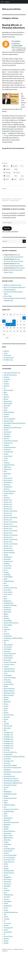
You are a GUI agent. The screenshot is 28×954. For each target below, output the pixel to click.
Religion (6, 827)
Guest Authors (8, 592)
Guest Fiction (8, 594)
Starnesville (7, 881)
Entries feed (7, 355)
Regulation (7, 824)
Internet (6, 640)
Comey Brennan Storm (11, 441)
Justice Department (10, 653)
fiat (7, 135)
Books (6, 408)
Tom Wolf (7, 897)
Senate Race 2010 (9, 859)
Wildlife (6, 943)
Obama (6, 719)
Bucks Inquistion (9, 412)
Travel (6, 908)
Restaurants (7, 833)
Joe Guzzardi (8, 647)
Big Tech (6, 397)
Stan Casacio (8, 879)
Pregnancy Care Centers (11, 809)
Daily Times (7, 467)
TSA (5, 914)
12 (10, 324)
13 (14, 324)
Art (5, 388)
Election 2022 (8, 533)
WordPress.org (8, 360)
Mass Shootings (9, 695)
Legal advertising (9, 669)
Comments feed (8, 357)
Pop (5, 807)
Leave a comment (14, 200)
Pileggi (6, 796)
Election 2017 (8, 513)
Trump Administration (11, 912)
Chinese (6, 430)
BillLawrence (7, 199)
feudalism (7, 563)
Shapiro (6, 868)
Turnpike (6, 919)
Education (7, 498)
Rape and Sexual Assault (11, 822)
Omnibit (6, 723)
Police (5, 802)
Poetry (6, 800)
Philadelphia (7, 791)
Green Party (7, 590)
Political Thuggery (9, 805)
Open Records (8, 726)
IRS (5, 642)
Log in (6, 353)
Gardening (7, 574)
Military (6, 699)
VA (4, 934)
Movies (6, 708)
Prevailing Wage (9, 811)
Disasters (6, 489)
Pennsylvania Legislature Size (13, 783)
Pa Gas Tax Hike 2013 (10, 752)
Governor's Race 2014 (10, 588)
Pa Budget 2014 (8, 741)
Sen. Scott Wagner (9, 857)
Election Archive (9, 550)
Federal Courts (8, 561)
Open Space (7, 728)
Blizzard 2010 (8, 401)
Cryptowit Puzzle (9, 465)
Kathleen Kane (8, 655)
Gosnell (6, 585)
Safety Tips (7, 840)
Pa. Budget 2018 (8, 761)
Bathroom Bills (8, 390)
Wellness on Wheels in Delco (12, 285)
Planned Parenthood (10, 798)
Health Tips (7, 609)
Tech (7, 200)
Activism (6, 384)
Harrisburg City (8, 603)
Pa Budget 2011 (8, 734)
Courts (6, 458)
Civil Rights (7, 436)
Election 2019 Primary (10, 522)
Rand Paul (7, 820)
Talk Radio (7, 886)
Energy (6, 555)
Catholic (6, 416)
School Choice (8, 851)
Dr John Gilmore (9, 493)
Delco (5, 476)
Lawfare (6, 666)
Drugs (5, 495)
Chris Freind (7, 432)
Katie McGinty (8, 658)
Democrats (7, 484)
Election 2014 (8, 504)
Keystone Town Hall (10, 662)
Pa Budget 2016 (8, 745)
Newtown (7, 717)
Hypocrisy (7, 629)
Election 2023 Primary (10, 539)
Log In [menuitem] (2, 1)
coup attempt (8, 456)
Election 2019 (8, 520)
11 (7, 324)
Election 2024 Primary (10, 544)
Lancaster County (9, 664)
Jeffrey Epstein (8, 645)
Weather (6, 938)
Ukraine (6, 925)
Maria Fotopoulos (9, 688)
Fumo (5, 570)
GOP (5, 583)
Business (6, 414)
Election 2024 (8, 541)
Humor (6, 627)
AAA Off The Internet (10, 375)
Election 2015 (8, 506)
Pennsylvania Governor (11, 778)
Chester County (8, 421)
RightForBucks (8, 838)
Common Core (8, 443)
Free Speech (7, 568)
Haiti (5, 598)
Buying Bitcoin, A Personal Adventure (13, 26)
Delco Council (8, 478)
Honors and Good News (11, 623)
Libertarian (7, 680)
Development (8, 487)
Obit (5, 721)
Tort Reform (7, 901)
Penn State (7, 763)
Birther (6, 399)
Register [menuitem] (7, 1)
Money (4, 200)
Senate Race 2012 (9, 862)
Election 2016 (8, 509)
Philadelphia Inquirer (10, 794)
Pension (6, 787)
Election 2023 (8, 537)
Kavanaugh (7, 660)
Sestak (6, 866)
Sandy (6, 846)
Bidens (6, 394)
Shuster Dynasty (9, 873)
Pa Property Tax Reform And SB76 (14, 756)
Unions (6, 930)
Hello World (7, 612)
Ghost (5, 579)
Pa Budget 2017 (8, 748)
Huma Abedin (8, 625)
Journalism (7, 651)
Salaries (6, 842)
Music (5, 710)
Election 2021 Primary (10, 530)
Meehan (6, 697)
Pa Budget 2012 (8, 737)
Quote (5, 816)
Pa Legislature (8, 754)
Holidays (6, 618)
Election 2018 (8, 515)
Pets (5, 789)
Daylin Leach (8, 469)
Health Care (7, 607)
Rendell (6, 829)
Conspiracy (7, 449)
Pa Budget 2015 (8, 743)
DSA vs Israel (20, 268)
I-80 (5, 631)
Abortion (6, 377)
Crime (5, 460)
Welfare (6, 941)
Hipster (6, 614)
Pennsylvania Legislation (11, 781)
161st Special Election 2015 (12, 373)
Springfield (7, 877)
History (6, 616)
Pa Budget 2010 (8, 732)
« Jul (7, 337)
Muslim (6, 713)
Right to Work (8, 835)
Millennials (7, 702)
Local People (7, 682)
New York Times (9, 715)
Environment (8, 557)
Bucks (5, 410)
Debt (5, 471)
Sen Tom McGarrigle (10, 855)
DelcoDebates (8, 482)
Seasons (6, 853)
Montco (6, 706)
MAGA (6, 686)
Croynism (7, 462)
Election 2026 (8, 548)
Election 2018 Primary (10, 517)
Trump (6, 910)
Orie (5, 730)
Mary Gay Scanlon (9, 693)
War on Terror (8, 936)
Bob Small (7, 405)
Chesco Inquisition (9, 419)
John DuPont (8, 649)
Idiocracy (6, 634)
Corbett (6, 454)
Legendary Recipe (9, 671)
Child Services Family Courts (12, 427)
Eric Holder (7, 559)
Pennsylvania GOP (9, 776)
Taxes (5, 888)
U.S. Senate (7, 923)
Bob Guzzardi (8, 403)
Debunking (7, 473)
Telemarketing (8, 895)
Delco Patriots (8, 480)
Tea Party (7, 890)
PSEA (5, 813)
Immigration (8, 636)
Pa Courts (7, 750)
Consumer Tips (8, 452)
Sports (6, 875)
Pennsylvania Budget (10, 765)
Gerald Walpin (8, 577)
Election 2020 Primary (10, 526)
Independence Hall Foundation (13, 638)
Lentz (5, 673)
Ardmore (6, 386)
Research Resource (9, 831)
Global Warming (9, 581)
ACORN (6, 381)
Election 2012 (8, 500)
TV (4, 921)
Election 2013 (8, 502)
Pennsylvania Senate (10, 785)
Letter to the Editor (10, 677)
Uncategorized (8, 927)
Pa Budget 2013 (8, 739)
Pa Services (7, 759)
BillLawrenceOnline (11, 9)
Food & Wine (8, 566)
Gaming (6, 572)
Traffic (6, 903)
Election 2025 (8, 546)
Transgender (8, 906)
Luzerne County (9, 684)
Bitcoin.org (22, 48)
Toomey (6, 899)
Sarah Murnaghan (9, 849)
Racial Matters (8, 818)
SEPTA (6, 864)
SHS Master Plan (9, 870)
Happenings (7, 601)
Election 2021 (8, 528)
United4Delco (8, 932)
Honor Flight (8, 620)
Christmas (7, 434)
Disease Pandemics (9, 491)
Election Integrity (9, 552)
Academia (7, 379)
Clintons (6, 438)
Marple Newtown (9, 691)
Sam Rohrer (7, 844)
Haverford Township (10, 605)
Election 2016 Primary (10, 511)
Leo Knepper (8, 675)
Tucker (6, 916)
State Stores (7, 884)
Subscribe (7, 228)
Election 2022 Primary (10, 535)
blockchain (10, 129)
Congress (6, 445)
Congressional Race (10, 447)
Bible (5, 392)
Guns (5, 596)
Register (6, 351)
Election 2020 (8, 524)
